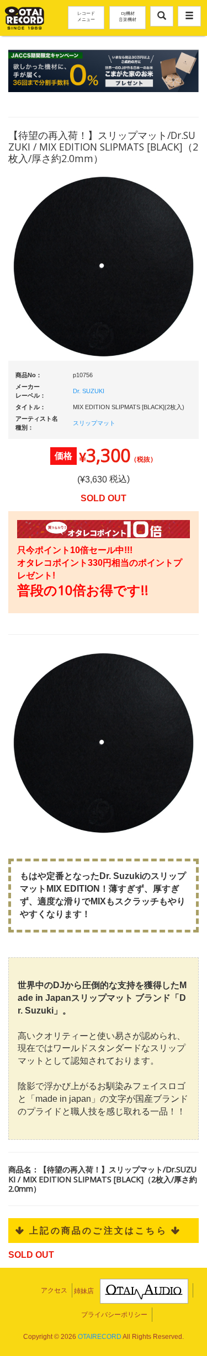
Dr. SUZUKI (88, 391)
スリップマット (94, 423)
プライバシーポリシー (114, 1315)
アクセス (54, 1290)
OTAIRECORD (99, 1337)
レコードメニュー (86, 16)
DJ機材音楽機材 (127, 16)
